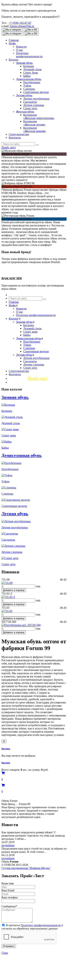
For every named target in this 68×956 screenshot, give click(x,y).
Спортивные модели (36, 92)
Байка (26, 75)
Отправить (9, 946)
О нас (19, 49)
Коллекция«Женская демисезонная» (38, 116)
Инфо (12, 43)
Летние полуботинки (36, 98)
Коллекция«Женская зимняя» (34, 129)
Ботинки (28, 66)
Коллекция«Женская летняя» (34, 123)
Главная (13, 40)
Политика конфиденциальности (36, 315)
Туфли (27, 85)
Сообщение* (9, 906)
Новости (21, 46)
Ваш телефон (9, 897)
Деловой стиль (32, 69)
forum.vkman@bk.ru (22, 26)
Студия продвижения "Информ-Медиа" (26, 868)
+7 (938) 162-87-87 (20, 22)
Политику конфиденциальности (41, 925)
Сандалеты (30, 101)
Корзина (5, 748)
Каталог (14, 59)
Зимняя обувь (24, 62)
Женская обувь (25, 111)
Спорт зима (30, 331)
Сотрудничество (19, 134)
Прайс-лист (8, 147)
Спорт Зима (30, 72)
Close (4, 952)
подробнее (8, 845)
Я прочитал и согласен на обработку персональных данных (32, 927)
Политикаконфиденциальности (29, 55)
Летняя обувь (24, 95)
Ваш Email (7, 890)
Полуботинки (31, 82)
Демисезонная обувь (28, 79)
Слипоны (29, 88)
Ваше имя (7, 883)
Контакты (15, 137)
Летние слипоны (33, 105)
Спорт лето (30, 108)
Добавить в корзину (13, 590)
